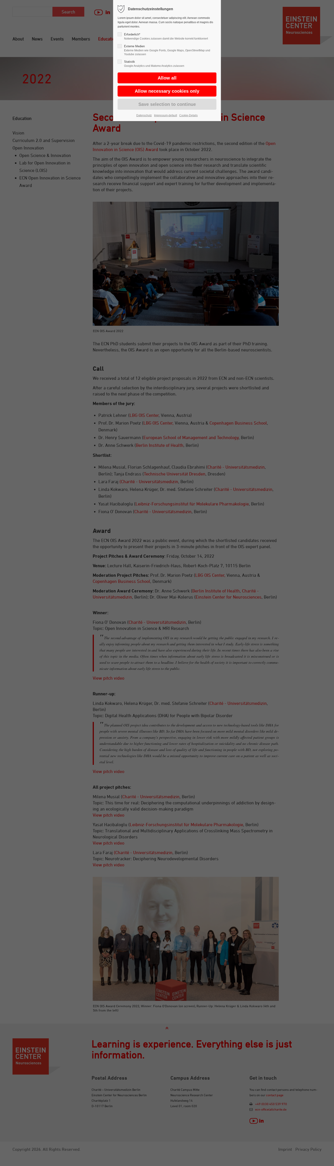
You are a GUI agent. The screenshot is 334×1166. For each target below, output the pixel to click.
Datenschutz (144, 115)
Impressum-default (165, 115)
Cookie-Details (188, 115)
